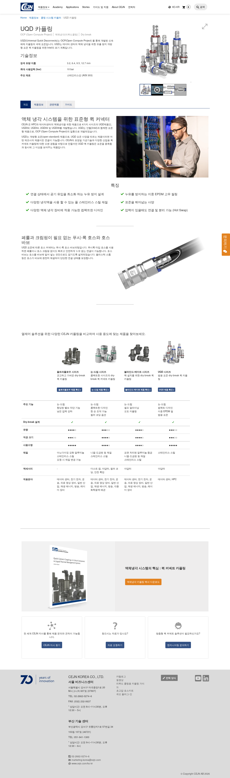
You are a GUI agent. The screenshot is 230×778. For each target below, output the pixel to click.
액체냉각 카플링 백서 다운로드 (143, 581)
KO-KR (175, 7)
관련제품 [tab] (54, 104)
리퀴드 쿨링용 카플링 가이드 (130, 685)
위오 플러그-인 (124, 694)
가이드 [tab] (68, 104)
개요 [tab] (25, 104)
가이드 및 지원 (100, 7)
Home (23, 17)
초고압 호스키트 (125, 690)
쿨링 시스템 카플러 (51, 17)
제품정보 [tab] (38, 104)
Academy (58, 7)
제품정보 (42, 7)
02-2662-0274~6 (80, 756)
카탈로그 (121, 676)
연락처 (131, 7)
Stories (86, 7)
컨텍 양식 (171, 678)
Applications (72, 7)
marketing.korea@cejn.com (86, 759)
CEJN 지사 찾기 (51, 645)
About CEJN (118, 7)
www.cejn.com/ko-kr (82, 763)
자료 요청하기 (115, 645)
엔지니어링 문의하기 (178, 645)
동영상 (119, 680)
